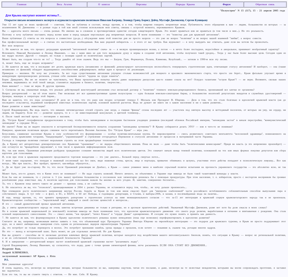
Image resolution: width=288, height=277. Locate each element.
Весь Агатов (64, 4)
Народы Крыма (185, 4)
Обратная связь (265, 4)
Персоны (141, 4)
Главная (21, 4)
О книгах (104, 4)
